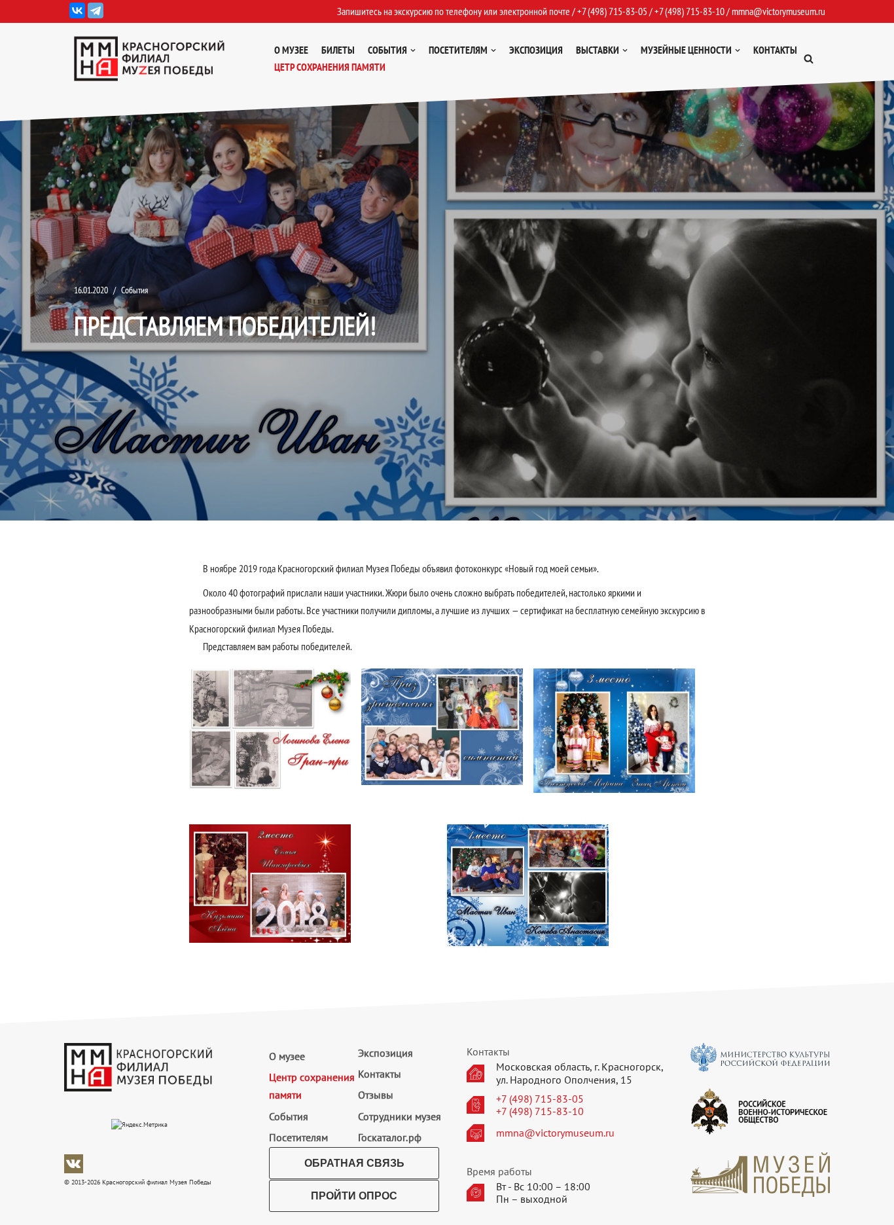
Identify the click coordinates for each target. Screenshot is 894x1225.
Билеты (338, 49)
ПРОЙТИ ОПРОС (354, 1195)
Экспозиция (536, 49)
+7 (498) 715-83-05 (540, 1099)
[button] (809, 59)
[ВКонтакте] (77, 10)
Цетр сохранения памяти (329, 66)
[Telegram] (95, 10)
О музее (291, 49)
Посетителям (298, 1137)
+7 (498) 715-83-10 (540, 1111)
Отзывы (375, 1094)
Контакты (775, 49)
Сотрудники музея (399, 1116)
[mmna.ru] (149, 58)
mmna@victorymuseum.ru (778, 11)
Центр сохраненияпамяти (312, 1085)
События (134, 289)
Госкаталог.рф (389, 1137)
